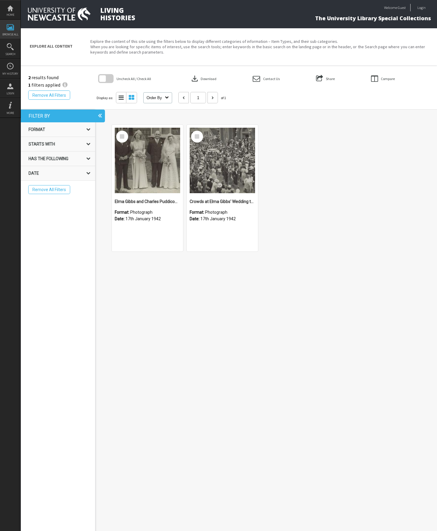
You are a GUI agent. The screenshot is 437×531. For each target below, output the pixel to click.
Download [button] (203, 78)
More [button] (10, 113)
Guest (402, 7)
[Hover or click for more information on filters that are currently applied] (64, 85)
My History (10, 74)
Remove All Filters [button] (49, 95)
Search (10, 54)
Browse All (10, 34)
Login (10, 93)
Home (10, 15)
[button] (266, 78)
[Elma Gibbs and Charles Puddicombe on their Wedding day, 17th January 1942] (147, 160)
